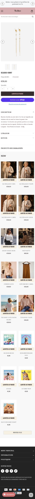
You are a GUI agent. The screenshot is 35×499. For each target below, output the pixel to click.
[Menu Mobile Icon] (2, 11)
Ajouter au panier (8, 180)
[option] (17, 3)
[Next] (32, 42)
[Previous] (2, 42)
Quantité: (4, 85)
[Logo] (17, 11)
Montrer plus (17, 432)
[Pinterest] (11, 471)
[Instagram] (7, 471)
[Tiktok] (15, 471)
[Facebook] (2, 471)
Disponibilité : (5, 77)
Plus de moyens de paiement (17, 104)
